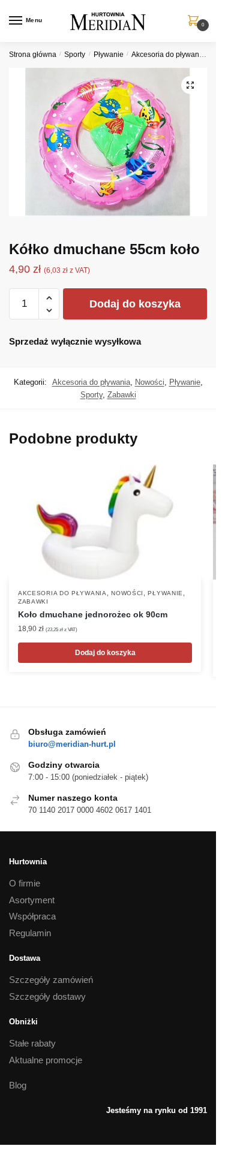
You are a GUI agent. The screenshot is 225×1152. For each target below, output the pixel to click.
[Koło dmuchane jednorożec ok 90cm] (105, 522)
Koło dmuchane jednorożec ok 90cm (92, 614)
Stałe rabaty (32, 1043)
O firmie (24, 883)
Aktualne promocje (45, 1060)
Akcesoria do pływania (168, 54)
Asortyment (32, 900)
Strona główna (32, 54)
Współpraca (32, 916)
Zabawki (121, 394)
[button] (190, 85)
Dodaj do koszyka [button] (105, 653)
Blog (17, 1085)
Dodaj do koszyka (135, 304)
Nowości (149, 382)
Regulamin (30, 933)
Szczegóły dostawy (47, 996)
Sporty (74, 54)
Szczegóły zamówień (51, 980)
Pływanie (109, 54)
